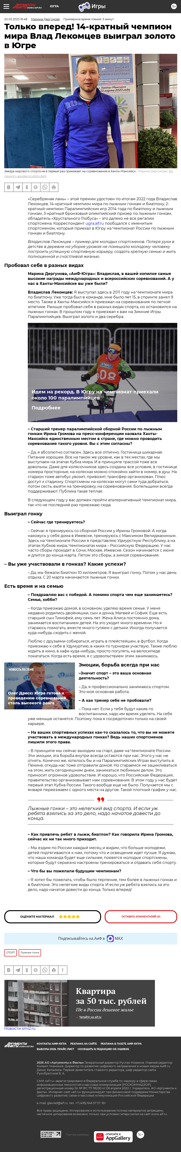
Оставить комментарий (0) (141, 916)
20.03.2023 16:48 (15, 19)
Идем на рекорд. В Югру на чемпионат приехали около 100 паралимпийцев (95, 395)
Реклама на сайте (83, 1043)
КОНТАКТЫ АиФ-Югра (51, 1043)
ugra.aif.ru (95, 223)
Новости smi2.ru (20, 1028)
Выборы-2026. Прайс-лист (55, 1049)
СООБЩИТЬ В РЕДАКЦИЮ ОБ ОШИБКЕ (103, 1049)
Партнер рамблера (77, 1134)
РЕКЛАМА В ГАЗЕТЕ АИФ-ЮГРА (121, 1043)
